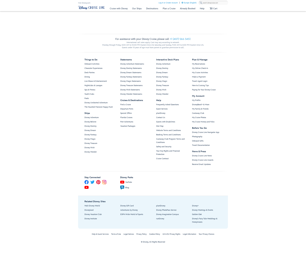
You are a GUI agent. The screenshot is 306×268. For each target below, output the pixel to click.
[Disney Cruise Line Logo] (91, 8)
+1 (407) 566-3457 (180, 39)
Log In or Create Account (168, 3)
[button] (213, 8)
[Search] (201, 2)
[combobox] (213, 2)
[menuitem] (182, 3)
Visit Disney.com (84, 3)
